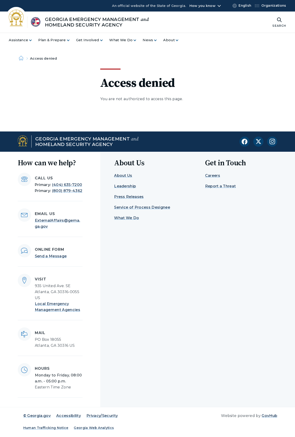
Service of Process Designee (142, 207)
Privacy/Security (102, 416)
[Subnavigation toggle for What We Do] (138, 40)
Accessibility (68, 416)
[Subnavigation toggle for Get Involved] (104, 40)
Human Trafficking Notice (45, 428)
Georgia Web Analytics (94, 428)
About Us (123, 175)
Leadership (125, 186)
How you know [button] (202, 6)
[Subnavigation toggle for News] (158, 40)
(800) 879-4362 (67, 191)
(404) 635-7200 (67, 185)
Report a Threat (220, 186)
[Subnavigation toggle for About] (180, 40)
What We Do (126, 218)
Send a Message (51, 256)
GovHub (269, 416)
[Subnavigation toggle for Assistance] (33, 40)
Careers (212, 175)
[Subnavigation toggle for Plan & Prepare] (71, 40)
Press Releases (129, 197)
